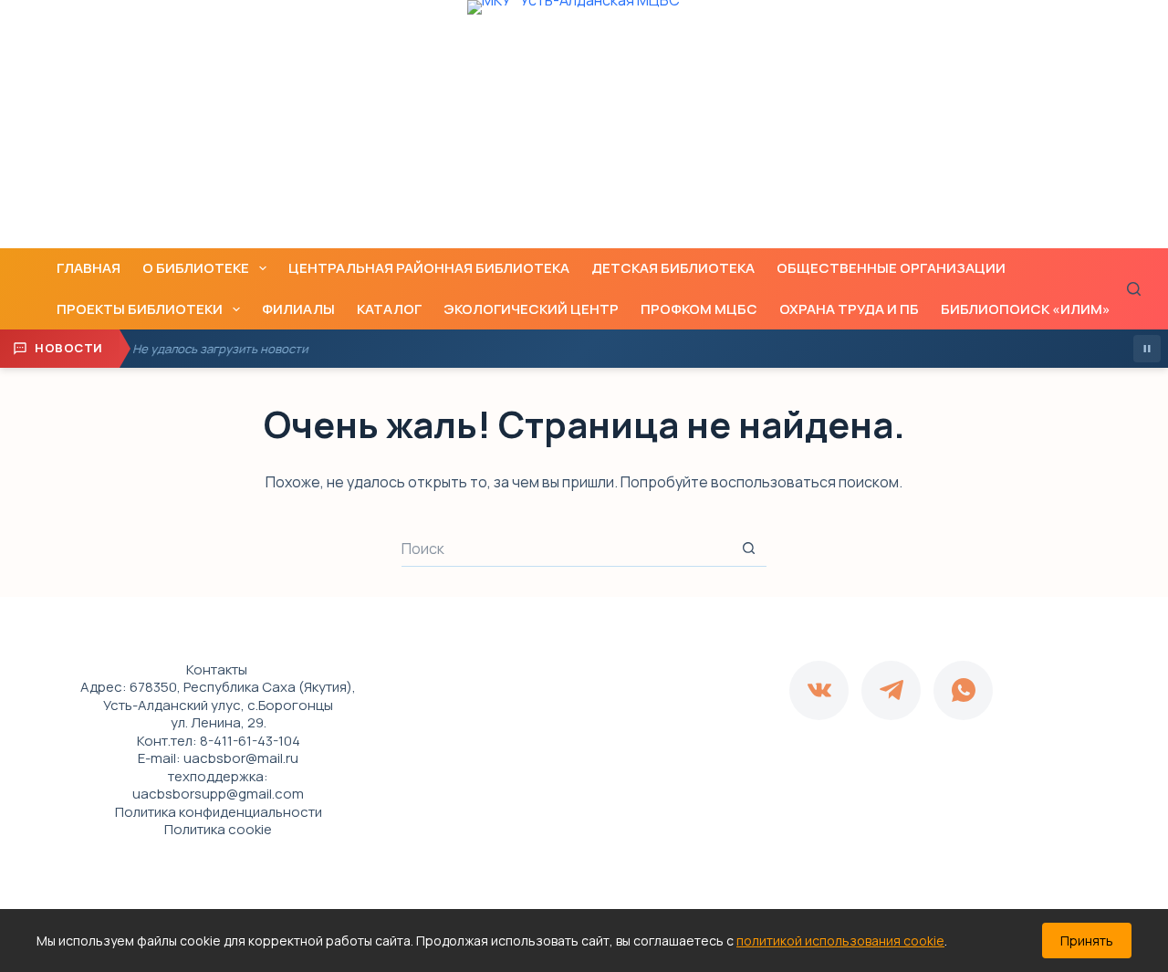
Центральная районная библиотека (428, 267)
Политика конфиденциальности (218, 811)
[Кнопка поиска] (748, 548)
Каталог (389, 309)
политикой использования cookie (840, 940)
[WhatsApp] (963, 690)
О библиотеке (195, 267)
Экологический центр (531, 309)
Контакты (216, 669)
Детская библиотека (673, 267)
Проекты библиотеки (140, 309)
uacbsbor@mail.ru (240, 758)
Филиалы (298, 309)
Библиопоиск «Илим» (1026, 309)
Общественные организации (891, 267)
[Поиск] (1134, 289)
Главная (88, 267)
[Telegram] (891, 690)
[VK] (819, 690)
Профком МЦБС (699, 309)
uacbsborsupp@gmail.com (218, 793)
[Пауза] (1147, 348)
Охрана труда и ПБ (849, 309)
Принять (1086, 940)
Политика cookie (218, 829)
